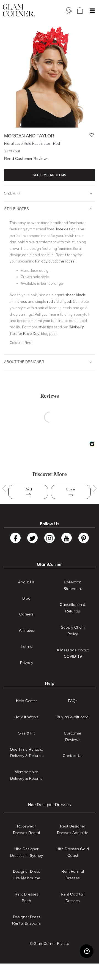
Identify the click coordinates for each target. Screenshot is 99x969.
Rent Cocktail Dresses (72, 897)
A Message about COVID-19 (73, 653)
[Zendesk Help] (87, 951)
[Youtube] (66, 538)
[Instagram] (49, 538)
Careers (26, 614)
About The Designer (24, 362)
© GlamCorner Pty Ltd (49, 943)
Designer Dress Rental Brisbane (26, 920)
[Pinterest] (83, 538)
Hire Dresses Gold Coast (72, 852)
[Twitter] (32, 538)
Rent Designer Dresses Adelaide (72, 829)
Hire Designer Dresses (49, 804)
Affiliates (26, 630)
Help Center (26, 700)
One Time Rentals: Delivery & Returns (26, 752)
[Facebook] (15, 538)
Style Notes (16, 209)
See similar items (49, 175)
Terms (26, 646)
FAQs (73, 700)
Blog (26, 598)
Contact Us (72, 755)
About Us (26, 582)
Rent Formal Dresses (72, 874)
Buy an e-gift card (73, 716)
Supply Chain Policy (73, 630)
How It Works (26, 716)
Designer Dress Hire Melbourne (26, 874)
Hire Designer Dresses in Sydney (26, 852)
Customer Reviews (72, 736)
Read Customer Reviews (26, 158)
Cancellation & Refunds (73, 608)
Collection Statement (73, 585)
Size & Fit (13, 193)
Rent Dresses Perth (26, 897)
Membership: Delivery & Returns (26, 775)
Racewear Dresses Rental (26, 829)
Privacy (26, 662)
